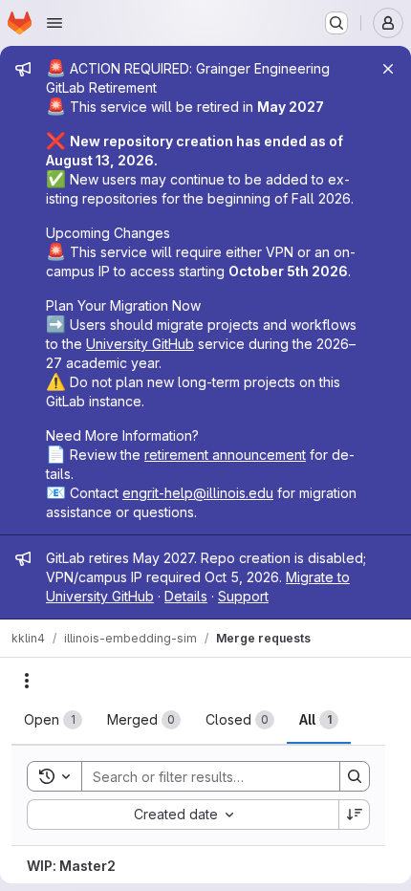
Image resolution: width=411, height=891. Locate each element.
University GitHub (140, 344)
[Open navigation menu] (54, 23)
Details (185, 596)
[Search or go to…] (336, 22)
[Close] (388, 68)
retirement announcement (225, 454)
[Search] (354, 776)
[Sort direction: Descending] (354, 814)
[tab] (53, 720)
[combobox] (182, 814)
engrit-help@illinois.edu (197, 493)
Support (243, 596)
